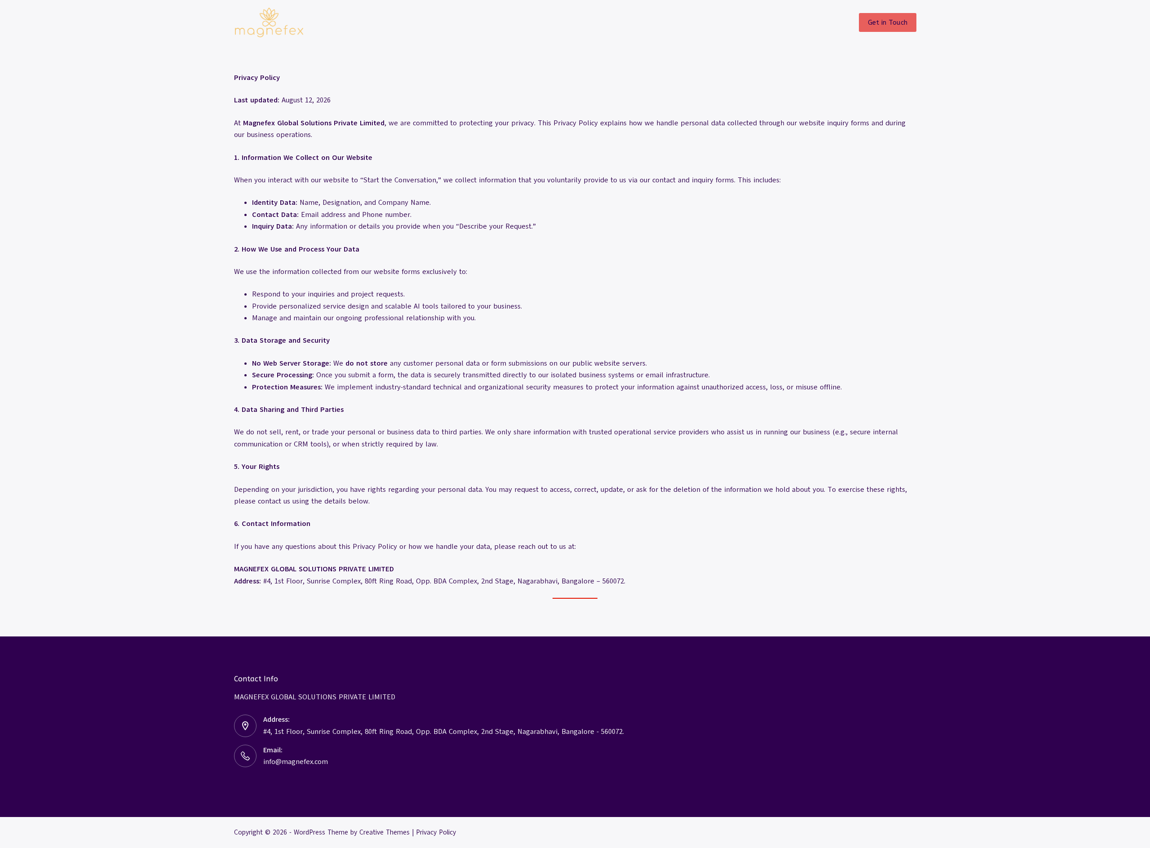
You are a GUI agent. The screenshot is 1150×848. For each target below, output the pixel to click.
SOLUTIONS (489, 22)
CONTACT (725, 22)
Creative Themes (384, 832)
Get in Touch (887, 22)
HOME (417, 22)
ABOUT (655, 22)
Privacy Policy (436, 832)
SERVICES (577, 22)
